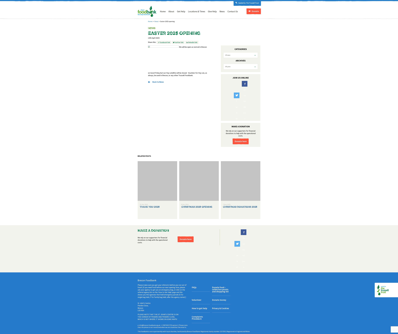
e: (149, 325)
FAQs (194, 287)
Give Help (212, 11)
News (222, 11)
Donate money (219, 300)
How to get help (199, 308)
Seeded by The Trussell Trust (248, 3)
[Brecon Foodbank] (147, 16)
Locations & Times (196, 11)
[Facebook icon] (244, 84)
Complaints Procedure (197, 318)
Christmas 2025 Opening (196, 207)
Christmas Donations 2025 (240, 207)
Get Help (181, 11)
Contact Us (233, 11)
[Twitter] (236, 95)
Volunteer (196, 300)
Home (163, 11)
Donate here (241, 141)
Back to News (158, 82)
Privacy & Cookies (220, 308)
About (171, 11)
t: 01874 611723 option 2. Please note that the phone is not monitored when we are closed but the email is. (162, 326)
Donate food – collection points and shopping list (220, 289)
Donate (255, 11)
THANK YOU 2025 (150, 207)
